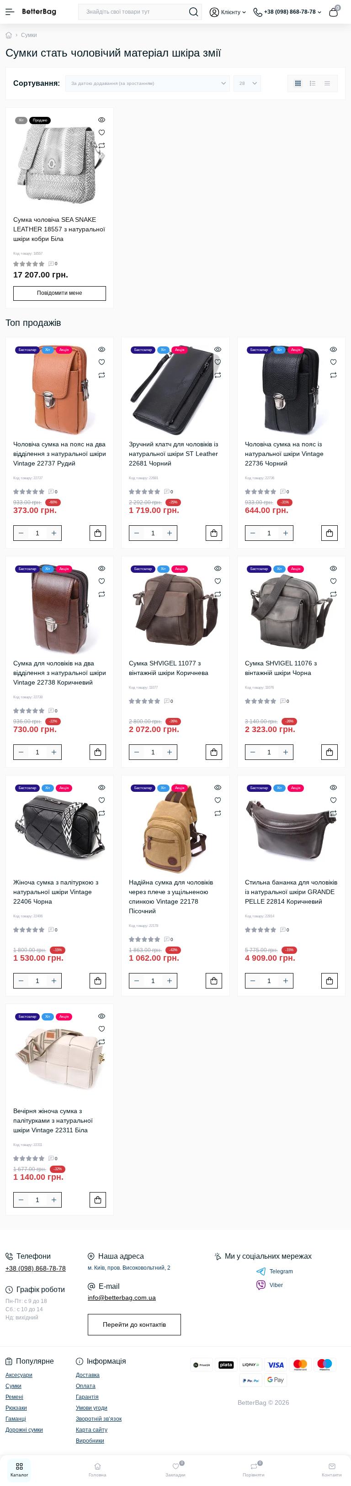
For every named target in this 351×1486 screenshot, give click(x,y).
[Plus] (54, 533)
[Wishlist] (101, 132)
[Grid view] (298, 83)
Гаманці (15, 1419)
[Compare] (101, 145)
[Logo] (39, 11)
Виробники (90, 1441)
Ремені (14, 1397)
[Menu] (10, 12)
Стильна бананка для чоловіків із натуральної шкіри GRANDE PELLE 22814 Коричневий (291, 892)
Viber (276, 1285)
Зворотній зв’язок (99, 1419)
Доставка (88, 1375)
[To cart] (98, 533)
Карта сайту (91, 1430)
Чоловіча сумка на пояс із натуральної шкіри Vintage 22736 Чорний (284, 453)
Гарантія (87, 1397)
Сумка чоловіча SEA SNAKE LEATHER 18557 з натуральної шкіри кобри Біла (59, 229)
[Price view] (327, 83)
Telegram (281, 1271)
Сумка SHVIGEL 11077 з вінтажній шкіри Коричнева (168, 667)
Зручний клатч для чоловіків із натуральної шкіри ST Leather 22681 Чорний (173, 453)
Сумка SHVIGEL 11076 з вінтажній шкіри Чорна (281, 667)
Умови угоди (91, 1408)
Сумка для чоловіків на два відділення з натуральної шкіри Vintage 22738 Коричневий (59, 672)
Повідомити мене (59, 293)
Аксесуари (18, 1375)
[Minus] (21, 533)
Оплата (86, 1386)
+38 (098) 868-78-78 (35, 1268)
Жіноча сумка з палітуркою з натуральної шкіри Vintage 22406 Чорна (55, 892)
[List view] (312, 83)
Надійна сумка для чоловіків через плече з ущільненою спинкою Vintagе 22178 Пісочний (171, 897)
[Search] (193, 11)
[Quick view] (101, 119)
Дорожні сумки (24, 1430)
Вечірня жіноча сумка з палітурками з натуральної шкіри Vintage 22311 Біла (53, 1120)
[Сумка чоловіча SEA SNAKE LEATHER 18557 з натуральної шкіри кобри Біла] (59, 161)
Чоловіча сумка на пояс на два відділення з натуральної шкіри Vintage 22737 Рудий (59, 453)
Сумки (13, 1386)
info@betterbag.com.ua (122, 1297)
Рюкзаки (16, 1408)
